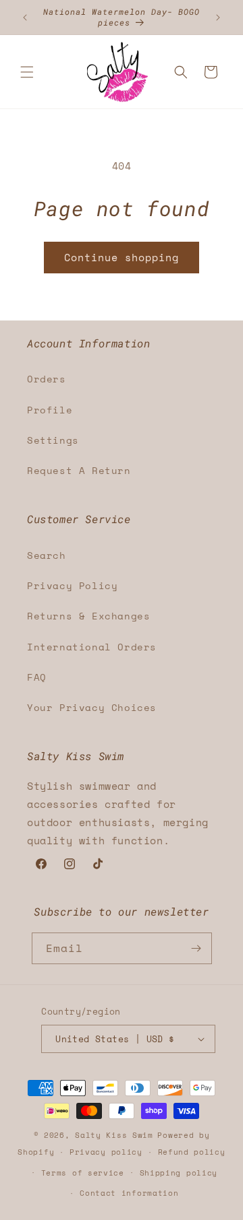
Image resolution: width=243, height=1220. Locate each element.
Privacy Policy (72, 585)
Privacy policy (106, 1152)
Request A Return (79, 470)
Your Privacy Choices (92, 707)
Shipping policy (179, 1172)
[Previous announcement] (25, 17)
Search (46, 555)
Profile (49, 410)
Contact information (129, 1193)
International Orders (92, 647)
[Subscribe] (196, 948)
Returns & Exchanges (88, 616)
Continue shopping (121, 257)
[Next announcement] (218, 17)
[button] (27, 72)
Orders (46, 379)
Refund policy (191, 1152)
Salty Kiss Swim (114, 1135)
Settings (53, 440)
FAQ (37, 677)
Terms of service (82, 1172)
